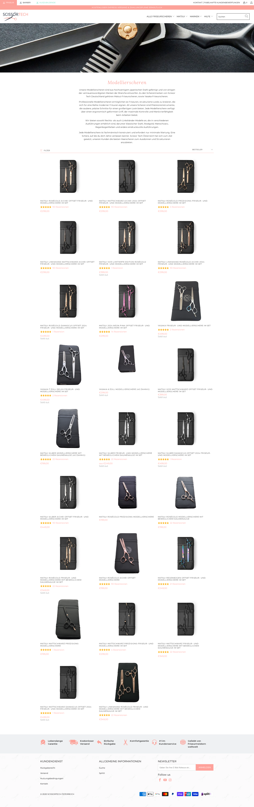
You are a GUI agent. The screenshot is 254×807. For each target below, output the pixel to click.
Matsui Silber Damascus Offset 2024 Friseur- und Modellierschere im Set (186, 428)
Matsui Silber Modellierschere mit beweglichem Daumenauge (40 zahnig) (68, 428)
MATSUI (181, 16)
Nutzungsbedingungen (51, 778)
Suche (102, 768)
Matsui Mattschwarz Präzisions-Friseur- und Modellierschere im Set (127, 619)
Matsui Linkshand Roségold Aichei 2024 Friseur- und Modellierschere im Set (186, 237)
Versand (44, 773)
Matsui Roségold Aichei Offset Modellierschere (127, 553)
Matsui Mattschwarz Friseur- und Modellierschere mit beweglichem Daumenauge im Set (186, 619)
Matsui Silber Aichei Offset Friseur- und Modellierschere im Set (68, 492)
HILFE (207, 16)
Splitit (102, 773)
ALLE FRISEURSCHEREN (159, 16)
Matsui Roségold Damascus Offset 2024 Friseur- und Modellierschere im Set (68, 301)
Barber (27, 2)
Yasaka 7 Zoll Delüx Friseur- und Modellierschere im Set (68, 364)
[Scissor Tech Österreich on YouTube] (165, 780)
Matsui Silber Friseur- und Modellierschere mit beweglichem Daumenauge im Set (127, 428)
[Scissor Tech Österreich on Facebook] (160, 780)
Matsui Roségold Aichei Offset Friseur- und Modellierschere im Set (68, 176)
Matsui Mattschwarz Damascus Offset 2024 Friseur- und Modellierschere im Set (68, 682)
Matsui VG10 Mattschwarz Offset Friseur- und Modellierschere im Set (186, 364)
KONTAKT (197, 2)
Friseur (10, 2)
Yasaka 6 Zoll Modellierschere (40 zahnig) (127, 364)
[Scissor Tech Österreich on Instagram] (170, 780)
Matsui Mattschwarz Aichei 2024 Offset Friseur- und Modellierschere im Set (127, 176)
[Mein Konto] (251, 2)
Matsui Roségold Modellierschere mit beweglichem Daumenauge (186, 492)
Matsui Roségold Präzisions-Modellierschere (127, 492)
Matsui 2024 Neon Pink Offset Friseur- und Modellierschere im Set (127, 301)
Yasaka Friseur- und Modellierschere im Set (186, 301)
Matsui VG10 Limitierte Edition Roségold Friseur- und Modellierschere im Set (127, 237)
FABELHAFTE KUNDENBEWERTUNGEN (222, 2)
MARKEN (195, 16)
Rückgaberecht (47, 768)
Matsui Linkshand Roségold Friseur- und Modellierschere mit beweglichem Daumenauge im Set (127, 682)
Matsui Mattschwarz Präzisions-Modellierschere (68, 619)
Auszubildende (47, 2)
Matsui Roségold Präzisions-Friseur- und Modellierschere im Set (186, 176)
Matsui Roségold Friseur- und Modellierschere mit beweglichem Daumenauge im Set (68, 553)
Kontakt (44, 783)
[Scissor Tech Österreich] (22, 16)
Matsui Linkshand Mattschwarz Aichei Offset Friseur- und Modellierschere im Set (68, 237)
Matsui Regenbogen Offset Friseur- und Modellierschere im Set (186, 553)
